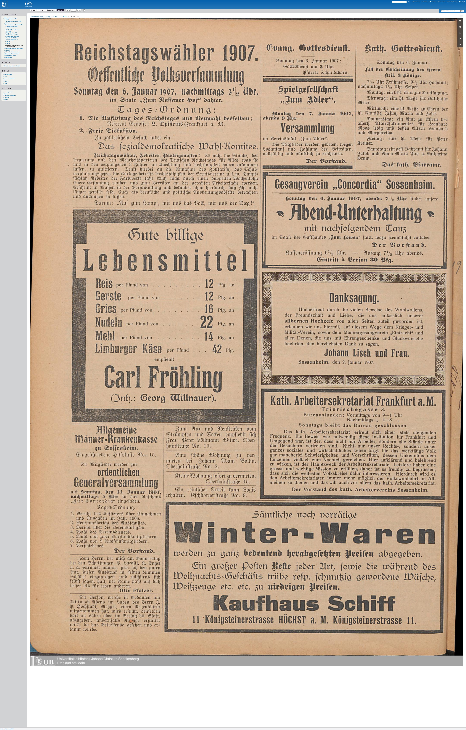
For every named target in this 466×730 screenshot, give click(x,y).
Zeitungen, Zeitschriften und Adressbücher (14, 45)
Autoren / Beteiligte (10, 95)
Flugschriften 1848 (11, 33)
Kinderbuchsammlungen (12, 52)
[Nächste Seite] (77, 10)
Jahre (6, 99)
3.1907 (55, 17)
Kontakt (432, 1)
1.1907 (64, 17)
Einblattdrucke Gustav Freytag (13, 30)
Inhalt (41, 10)
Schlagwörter (8, 92)
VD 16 (8, 41)
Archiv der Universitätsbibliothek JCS (13, 20)
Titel (33, 10)
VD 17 (8, 43)
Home (425, 1)
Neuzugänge (8, 74)
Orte (5, 93)
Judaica (7, 50)
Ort (5, 79)
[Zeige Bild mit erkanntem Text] (84, 10)
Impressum (441, 1)
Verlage (6, 97)
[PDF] (460, 39)
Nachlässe (8, 57)
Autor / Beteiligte (9, 78)
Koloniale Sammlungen (12, 53)
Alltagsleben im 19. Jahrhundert (12, 27)
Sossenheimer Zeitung (40, 17)
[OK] (409, 2)
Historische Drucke (12, 34)
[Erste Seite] (67, 10)
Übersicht (51, 10)
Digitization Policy (452, 1)
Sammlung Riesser (12, 39)
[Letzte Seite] (80, 10)
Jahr (5, 83)
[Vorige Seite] (69, 10)
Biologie (7, 23)
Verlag (6, 81)
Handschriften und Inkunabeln (14, 48)
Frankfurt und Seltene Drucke (14, 24)
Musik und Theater (10, 55)
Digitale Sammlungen (10, 18)
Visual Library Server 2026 (7, 729)
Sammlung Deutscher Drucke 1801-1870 (12, 37)
